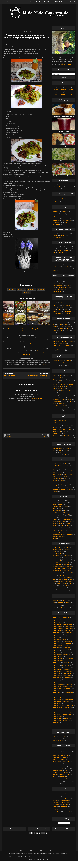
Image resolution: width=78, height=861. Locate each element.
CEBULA (54, 504)
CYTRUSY (54, 469)
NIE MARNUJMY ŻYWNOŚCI (58, 285)
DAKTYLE (69, 469)
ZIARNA (69, 350)
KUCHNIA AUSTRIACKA (69, 628)
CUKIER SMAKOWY (68, 572)
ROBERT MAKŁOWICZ (57, 811)
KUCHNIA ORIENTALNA (57, 692)
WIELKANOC (55, 780)
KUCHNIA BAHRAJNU (68, 630)
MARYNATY (55, 235)
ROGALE (65, 433)
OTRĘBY (59, 392)
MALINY (59, 476)
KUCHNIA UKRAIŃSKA (67, 714)
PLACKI (66, 309)
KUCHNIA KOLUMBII (56, 673)
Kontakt (44, 364)
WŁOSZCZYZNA (69, 534)
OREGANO (69, 390)
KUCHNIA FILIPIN (67, 649)
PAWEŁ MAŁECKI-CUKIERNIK (58, 810)
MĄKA (54, 307)
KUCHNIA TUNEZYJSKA (67, 712)
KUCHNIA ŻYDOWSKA (57, 726)
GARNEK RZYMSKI (56, 266)
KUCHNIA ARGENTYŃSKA (58, 626)
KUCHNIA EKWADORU (57, 649)
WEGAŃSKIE (66, 218)
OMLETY (54, 252)
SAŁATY (64, 401)
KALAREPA (61, 514)
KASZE (54, 343)
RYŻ (53, 350)
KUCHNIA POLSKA (68, 304)
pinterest (56, 94)
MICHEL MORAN (65, 804)
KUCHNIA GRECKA (66, 364)
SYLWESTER (55, 776)
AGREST (54, 463)
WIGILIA (62, 780)
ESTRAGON (60, 377)
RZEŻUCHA (69, 399)
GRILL (53, 324)
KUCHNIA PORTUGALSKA (57, 697)
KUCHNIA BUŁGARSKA (68, 641)
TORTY (54, 590)
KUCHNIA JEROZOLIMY (57, 669)
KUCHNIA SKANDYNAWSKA (58, 705)
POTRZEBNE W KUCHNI (57, 770)
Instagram (46, 350)
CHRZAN (60, 375)
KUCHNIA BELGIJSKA (68, 632)
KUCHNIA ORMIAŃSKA (68, 692)
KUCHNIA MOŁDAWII (57, 686)
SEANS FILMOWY (69, 186)
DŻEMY (54, 233)
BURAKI (61, 502)
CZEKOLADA (66, 574)
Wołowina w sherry (44, 311)
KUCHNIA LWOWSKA (67, 679)
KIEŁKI (59, 380)
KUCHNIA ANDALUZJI (57, 624)
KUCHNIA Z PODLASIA (57, 720)
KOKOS (72, 380)
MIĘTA (54, 388)
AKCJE (54, 736)
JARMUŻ (64, 379)
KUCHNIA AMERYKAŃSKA (58, 622)
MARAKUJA (55, 478)
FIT (67, 215)
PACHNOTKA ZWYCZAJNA (58, 394)
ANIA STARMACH (56, 793)
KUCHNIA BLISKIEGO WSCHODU (59, 635)
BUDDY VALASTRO (56, 795)
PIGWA (61, 484)
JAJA (62, 246)
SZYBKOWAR (62, 268)
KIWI (71, 474)
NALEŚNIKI (61, 307)
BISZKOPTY (67, 549)
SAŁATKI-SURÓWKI (56, 218)
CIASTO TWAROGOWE (57, 570)
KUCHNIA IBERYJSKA (69, 658)
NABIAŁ (66, 250)
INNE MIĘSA (68, 602)
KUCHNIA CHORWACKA (67, 643)
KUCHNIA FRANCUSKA (66, 650)
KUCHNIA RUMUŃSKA (57, 701)
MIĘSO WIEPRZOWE (40, 329)
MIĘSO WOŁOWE (67, 605)
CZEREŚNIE (62, 469)
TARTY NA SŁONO (67, 311)
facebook (56, 89)
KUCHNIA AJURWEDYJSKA (58, 216)
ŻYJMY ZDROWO (56, 224)
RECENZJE (55, 774)
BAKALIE (54, 302)
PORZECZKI (55, 485)
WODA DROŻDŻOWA (57, 437)
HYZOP (54, 379)
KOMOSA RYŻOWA (63, 382)
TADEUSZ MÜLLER (67, 811)
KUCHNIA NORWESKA (68, 688)
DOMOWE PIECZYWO (62, 322)
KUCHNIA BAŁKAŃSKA (57, 632)
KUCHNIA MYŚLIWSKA (67, 686)
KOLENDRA (55, 382)
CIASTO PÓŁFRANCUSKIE (67, 568)
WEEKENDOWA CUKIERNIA (63, 590)
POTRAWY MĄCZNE (56, 311)
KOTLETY (54, 328)
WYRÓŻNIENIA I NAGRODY (58, 781)
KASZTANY (66, 474)
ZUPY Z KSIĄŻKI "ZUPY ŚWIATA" (59, 200)
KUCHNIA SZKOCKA (56, 709)
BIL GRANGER (63, 793)
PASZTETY (55, 330)
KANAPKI (66, 324)
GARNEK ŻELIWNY (66, 266)
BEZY (60, 549)
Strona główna (6, 1)
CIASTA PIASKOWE (67, 557)
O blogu (14, 1)
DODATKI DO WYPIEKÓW (63, 280)
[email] (70, 2)
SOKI (59, 454)
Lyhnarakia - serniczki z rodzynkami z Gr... (32, 321)
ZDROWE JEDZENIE (56, 222)
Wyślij (27, 292)
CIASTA (61, 551)
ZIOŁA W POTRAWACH (29, 331)
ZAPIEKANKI (60, 289)
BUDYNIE (55, 551)
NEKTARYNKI (55, 480)
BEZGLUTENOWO (56, 211)
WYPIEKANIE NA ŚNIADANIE (58, 740)
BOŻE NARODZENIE (56, 750)
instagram (63, 89)
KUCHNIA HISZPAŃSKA (57, 656)
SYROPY (64, 454)
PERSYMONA (55, 484)
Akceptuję (46, 859)
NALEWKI (66, 450)
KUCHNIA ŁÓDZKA (66, 305)
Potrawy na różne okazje (36, 1)
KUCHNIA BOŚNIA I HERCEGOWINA (59, 639)
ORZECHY (62, 480)
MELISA (61, 386)
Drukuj (12, 289)
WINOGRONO (63, 487)
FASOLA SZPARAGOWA (57, 510)
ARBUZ (66, 463)
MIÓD (54, 250)
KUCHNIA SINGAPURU (57, 703)
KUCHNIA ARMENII (68, 626)
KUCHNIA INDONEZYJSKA (58, 660)
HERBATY (70, 377)
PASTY (54, 287)
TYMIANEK (64, 405)
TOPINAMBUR (62, 530)
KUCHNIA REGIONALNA (57, 699)
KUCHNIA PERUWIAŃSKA (58, 694)
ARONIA (54, 465)
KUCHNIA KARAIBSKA (68, 671)
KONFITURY (67, 233)
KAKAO (54, 450)
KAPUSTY (55, 515)
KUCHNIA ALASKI (68, 619)
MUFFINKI (55, 585)
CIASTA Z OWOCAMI (57, 560)
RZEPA (59, 527)
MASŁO (69, 248)
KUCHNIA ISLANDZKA (67, 664)
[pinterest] (65, 2)
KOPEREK (55, 281)
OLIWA (67, 285)
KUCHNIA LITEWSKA (57, 679)
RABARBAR (68, 485)
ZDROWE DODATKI (67, 220)
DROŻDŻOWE (67, 425)
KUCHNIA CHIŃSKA (56, 345)
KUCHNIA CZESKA (67, 645)
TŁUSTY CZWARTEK (56, 778)
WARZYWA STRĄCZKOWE (58, 534)
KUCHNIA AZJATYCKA (63, 343)
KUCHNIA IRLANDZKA (57, 664)
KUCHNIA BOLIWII (56, 637)
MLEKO (47, 329)
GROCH (65, 510)
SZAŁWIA (54, 403)
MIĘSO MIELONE (63, 604)
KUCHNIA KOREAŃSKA (67, 673)
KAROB (59, 474)
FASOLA (60, 508)
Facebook (40, 350)
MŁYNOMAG (69, 347)
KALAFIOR (54, 514)
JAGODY (60, 472)
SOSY (54, 289)
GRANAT (64, 470)
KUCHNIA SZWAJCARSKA (67, 709)
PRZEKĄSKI (67, 394)
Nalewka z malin (64, 131)
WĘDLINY (54, 270)
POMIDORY (55, 525)
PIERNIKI (67, 585)
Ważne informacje (48, 1)
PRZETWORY (63, 235)
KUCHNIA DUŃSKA (56, 647)
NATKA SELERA (55, 390)
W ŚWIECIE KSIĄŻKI (57, 188)
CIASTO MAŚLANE (68, 566)
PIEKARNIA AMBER (62, 736)
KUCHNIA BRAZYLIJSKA (57, 641)
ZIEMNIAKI (55, 538)
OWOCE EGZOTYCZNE (57, 482)
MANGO (65, 476)
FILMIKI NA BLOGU (64, 755)
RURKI (69, 587)
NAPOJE (54, 452)
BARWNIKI (55, 549)
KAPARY (54, 380)
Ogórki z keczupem (64, 161)
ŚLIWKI (70, 489)
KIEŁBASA (55, 326)
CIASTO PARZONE (56, 568)
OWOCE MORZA (56, 365)
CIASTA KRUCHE (67, 555)
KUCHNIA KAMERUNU (68, 669)
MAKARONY (33, 329)
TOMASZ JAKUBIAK (56, 813)
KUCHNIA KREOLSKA (57, 675)
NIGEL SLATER (55, 806)
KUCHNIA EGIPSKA (66, 647)
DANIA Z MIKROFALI (56, 751)
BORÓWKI (61, 467)
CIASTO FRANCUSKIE (57, 564)
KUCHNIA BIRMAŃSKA (68, 634)
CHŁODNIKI (55, 198)
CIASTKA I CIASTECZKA (57, 562)
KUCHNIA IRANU (67, 662)
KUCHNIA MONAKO (69, 684)
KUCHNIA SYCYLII (68, 707)
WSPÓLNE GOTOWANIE (57, 738)
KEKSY (71, 579)
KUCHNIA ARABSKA (56, 617)
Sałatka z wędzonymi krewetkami (64, 175)
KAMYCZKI (55, 185)
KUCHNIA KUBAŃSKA (57, 677)
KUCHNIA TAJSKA (67, 711)
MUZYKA (61, 185)
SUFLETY (61, 589)
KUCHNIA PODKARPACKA (58, 696)
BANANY (54, 467)
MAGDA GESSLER (56, 802)
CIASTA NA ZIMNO (56, 557)
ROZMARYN (62, 397)
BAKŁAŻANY (62, 500)
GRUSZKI (70, 470)
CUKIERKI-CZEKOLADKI (57, 574)
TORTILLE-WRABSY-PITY (57, 313)
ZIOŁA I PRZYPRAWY (56, 409)
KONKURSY (66, 763)
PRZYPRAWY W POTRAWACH (64, 287)
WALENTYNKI (65, 778)
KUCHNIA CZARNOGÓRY (57, 645)
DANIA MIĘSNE (27, 329)
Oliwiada (32, 311)
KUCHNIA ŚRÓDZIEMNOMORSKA (59, 724)
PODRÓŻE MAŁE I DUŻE (57, 186)
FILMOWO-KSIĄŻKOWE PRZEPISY (59, 757)
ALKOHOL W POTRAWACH (26, 40)
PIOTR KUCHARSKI (69, 810)
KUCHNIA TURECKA (56, 714)
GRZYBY (54, 512)
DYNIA (54, 470)
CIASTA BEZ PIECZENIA (57, 553)
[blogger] (68, 2)
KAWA (60, 450)
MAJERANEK (55, 386)
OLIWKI (64, 521)
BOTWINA (69, 500)
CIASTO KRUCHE (67, 564)
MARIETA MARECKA (66, 802)
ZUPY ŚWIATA (55, 201)
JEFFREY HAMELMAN (65, 800)
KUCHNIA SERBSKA (67, 701)
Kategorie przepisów (23, 1)
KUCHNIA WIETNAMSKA (57, 716)
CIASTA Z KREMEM (67, 559)
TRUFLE (69, 530)
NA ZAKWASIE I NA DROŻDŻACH (59, 429)
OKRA (60, 521)
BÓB (67, 502)
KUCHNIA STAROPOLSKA (57, 707)
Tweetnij (32, 289)
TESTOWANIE (63, 776)
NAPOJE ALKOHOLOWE (63, 452)
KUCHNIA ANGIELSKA (67, 624)
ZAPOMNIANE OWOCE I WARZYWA (60, 407)
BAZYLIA (54, 375)
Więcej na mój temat (65, 64)
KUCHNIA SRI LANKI (69, 705)
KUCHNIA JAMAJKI (65, 665)
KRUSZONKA (60, 581)
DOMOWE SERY (56, 246)
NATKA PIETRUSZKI (56, 283)
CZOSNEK (21, 329)
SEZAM (71, 401)
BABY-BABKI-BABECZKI (57, 547)
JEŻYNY (66, 472)
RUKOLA (63, 399)
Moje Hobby (58, 1)
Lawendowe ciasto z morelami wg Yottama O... (8, 321)
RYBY (63, 365)
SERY (69, 774)
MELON (60, 478)
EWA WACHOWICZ (56, 796)
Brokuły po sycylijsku (20, 322)
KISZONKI (60, 233)
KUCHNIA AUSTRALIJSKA (57, 628)
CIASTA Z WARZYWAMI (68, 560)
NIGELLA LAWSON (64, 806)
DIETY (63, 215)
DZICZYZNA (60, 602)
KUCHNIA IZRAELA (56, 665)
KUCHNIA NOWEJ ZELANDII (58, 690)
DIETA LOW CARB (56, 215)
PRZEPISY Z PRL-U (68, 216)
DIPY (54, 280)
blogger (71, 89)
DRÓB (54, 602)
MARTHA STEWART (56, 804)
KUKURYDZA (55, 519)
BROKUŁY (54, 502)
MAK (54, 583)
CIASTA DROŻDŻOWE (57, 555)
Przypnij (42, 289)
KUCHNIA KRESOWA (67, 675)
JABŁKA (54, 472)
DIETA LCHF (62, 213)
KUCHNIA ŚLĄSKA (56, 722)
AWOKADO (60, 465)
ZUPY (67, 198)
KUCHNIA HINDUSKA (67, 654)
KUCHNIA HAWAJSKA (57, 654)
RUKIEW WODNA (56, 399)
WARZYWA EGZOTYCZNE (58, 532)
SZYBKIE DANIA (61, 350)
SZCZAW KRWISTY (62, 403)
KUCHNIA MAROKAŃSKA (57, 682)
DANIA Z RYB (68, 360)
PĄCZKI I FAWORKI (56, 587)
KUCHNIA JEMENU (67, 667)
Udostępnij (22, 289)
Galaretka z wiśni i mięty (9, 311)
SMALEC (61, 330)
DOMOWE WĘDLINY (70, 265)
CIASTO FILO (67, 562)
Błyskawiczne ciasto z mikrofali (64, 116)
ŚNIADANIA (61, 252)
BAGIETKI (55, 420)
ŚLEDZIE (54, 332)
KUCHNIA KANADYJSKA (57, 671)
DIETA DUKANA (65, 211)
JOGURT (54, 248)
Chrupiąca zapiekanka (64, 146)
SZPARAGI (67, 529)
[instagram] (63, 2)
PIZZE (60, 309)
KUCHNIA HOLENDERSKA (57, 658)
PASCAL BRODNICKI (56, 808)
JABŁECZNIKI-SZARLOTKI (65, 577)
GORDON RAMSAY (56, 798)
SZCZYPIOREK (55, 405)
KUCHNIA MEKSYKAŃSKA (58, 684)
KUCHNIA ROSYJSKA (69, 699)
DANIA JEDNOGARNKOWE (58, 265)
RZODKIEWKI (66, 527)
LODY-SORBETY (62, 248)
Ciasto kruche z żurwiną (44, 322)
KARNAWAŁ (59, 763)
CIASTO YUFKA (66, 570)
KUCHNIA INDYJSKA (56, 662)
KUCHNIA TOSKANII (56, 712)
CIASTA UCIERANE (56, 559)
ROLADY (64, 587)
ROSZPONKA (55, 397)
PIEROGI (54, 309)
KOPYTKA (61, 304)
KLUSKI (54, 304)
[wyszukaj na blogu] (74, 2)
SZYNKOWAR (70, 268)
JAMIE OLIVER (55, 800)
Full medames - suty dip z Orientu (20, 309)
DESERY (54, 575)
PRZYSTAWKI (65, 772)
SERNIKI (54, 589)
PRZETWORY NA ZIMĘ (57, 237)
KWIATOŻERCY (63, 384)
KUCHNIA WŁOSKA (56, 305)
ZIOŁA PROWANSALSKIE (68, 409)
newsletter (63, 94)
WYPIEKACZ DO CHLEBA (68, 437)
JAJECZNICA (69, 246)
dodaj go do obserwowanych (36, 398)
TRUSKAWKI (55, 487)
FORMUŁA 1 (55, 759)
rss (71, 94)
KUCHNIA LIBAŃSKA (67, 677)
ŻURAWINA (55, 491)
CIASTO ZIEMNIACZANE (57, 572)
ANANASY (61, 463)
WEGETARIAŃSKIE (56, 220)
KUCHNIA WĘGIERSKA (57, 718)
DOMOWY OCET (56, 755)
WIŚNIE (70, 487)
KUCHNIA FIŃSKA (56, 650)
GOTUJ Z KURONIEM (66, 798)
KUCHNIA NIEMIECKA (57, 688)
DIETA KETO (55, 213)
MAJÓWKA (69, 765)
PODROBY (21, 331)
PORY (62, 525)
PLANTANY (68, 484)
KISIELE (54, 581)
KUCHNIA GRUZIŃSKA (67, 652)
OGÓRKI (54, 521)
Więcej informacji (35, 859)
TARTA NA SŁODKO (68, 589)
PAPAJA (66, 482)
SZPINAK (54, 530)
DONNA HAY (64, 795)
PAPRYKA (60, 523)
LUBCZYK (71, 384)
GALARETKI (55, 577)
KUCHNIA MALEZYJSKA (66, 680)
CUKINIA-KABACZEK (57, 506)
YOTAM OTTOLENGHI (66, 813)
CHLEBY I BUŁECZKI (56, 422)
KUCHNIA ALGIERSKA (57, 620)
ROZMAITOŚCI (61, 774)
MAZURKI (65, 583)
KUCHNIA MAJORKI (56, 680)
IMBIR (59, 379)
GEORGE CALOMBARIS (66, 796)
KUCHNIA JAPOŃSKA (57, 667)
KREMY (61, 198)
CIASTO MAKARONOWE (57, 566)
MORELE (65, 478)
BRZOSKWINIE (68, 467)
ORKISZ (67, 349)
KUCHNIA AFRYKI (66, 617)
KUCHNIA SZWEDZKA (57, 711)
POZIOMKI (62, 485)
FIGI (59, 470)
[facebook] (61, 2)
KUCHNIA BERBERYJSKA (57, 634)
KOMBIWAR (55, 268)
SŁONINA (67, 607)
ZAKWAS (54, 439)
